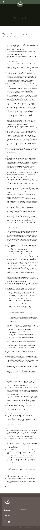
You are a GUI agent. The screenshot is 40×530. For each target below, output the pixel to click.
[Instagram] (9, 521)
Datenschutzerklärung (28, 527)
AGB (20, 527)
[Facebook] (5, 521)
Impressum (37, 527)
